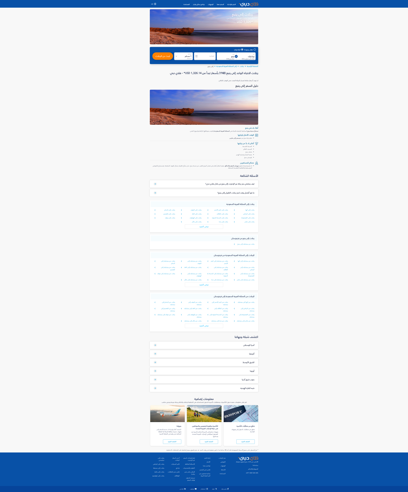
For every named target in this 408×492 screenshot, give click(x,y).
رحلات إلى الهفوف (195, 218)
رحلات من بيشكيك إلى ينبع (245, 244)
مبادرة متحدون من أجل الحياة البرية (204, 475)
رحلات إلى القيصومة (247, 218)
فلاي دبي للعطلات (174, 472)
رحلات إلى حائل (196, 222)
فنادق (178, 468)
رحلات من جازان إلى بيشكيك (245, 321)
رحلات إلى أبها (249, 210)
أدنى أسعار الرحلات (176, 459)
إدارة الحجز (207, 458)
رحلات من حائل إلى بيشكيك (192, 321)
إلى (233, 54)
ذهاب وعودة (248, 49)
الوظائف (177, 476)
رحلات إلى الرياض (248, 214)
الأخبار (208, 462)
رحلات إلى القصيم (169, 214)
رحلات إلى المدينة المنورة (220, 218)
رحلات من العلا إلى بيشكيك (192, 308)
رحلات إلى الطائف (222, 214)
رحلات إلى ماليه (159, 472)
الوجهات (210, 4)
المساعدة (187, 4)
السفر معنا (220, 4)
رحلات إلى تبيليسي (161, 459)
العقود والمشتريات (189, 468)
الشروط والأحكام (253, 469)
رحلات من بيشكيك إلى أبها (246, 261)
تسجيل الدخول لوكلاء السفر (190, 479)
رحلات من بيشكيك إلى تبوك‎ (166, 273)
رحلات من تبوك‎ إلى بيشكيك (166, 314)
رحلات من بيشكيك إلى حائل (192, 280)
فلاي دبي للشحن (205, 470)
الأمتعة (223, 470)
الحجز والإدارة (231, 4)
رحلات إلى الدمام (169, 210)
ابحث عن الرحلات (162, 56)
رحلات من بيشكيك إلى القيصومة (247, 274)
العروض (223, 462)
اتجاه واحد (237, 49)
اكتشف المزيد (245, 441)
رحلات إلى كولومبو (158, 476)
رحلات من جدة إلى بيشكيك (219, 321)
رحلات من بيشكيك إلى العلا (192, 267)
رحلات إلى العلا (196, 214)
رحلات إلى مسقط (158, 468)
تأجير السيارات (175, 464)
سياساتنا (255, 465)
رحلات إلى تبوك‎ (170, 218)
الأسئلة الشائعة (190, 464)
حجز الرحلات (222, 458)
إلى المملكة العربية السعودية (226, 66)
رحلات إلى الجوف (196, 210)
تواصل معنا (206, 466)
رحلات (242, 66)
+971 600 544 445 (252, 473)
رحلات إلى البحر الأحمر (221, 210)
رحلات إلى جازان (249, 222)
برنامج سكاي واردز (199, 4)
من (253, 54)
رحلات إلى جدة (223, 222)
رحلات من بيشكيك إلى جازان (245, 280)
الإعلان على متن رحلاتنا (190, 473)
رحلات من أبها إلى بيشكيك (246, 302)
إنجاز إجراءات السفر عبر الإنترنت (189, 459)
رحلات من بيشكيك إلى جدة (219, 280)
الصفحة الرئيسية (252, 66)
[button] (204, 184)
